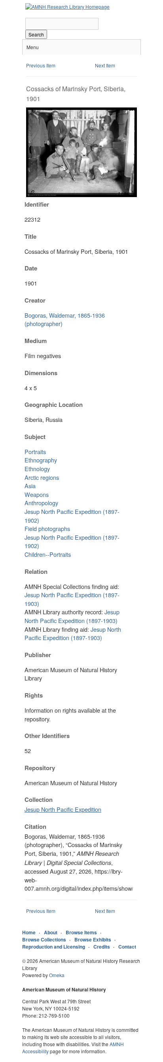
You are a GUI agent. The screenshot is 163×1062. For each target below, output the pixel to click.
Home (29, 932)
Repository (40, 767)
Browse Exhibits (92, 939)
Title (30, 236)
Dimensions (41, 372)
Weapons (37, 494)
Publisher (38, 654)
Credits (101, 946)
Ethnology (37, 468)
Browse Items (81, 932)
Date (31, 268)
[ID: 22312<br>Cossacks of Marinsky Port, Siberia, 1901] (81, 195)
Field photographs (47, 528)
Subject (35, 436)
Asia (30, 485)
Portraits (35, 451)
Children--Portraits (48, 554)
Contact (127, 946)
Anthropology (41, 502)
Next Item (105, 65)
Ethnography (41, 460)
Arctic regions (42, 477)
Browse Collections (44, 939)
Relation (36, 571)
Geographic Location (54, 404)
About (50, 932)
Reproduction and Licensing (53, 946)
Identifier (37, 204)
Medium (36, 340)
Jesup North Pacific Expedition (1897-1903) (72, 616)
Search (36, 34)
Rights (34, 695)
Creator (35, 300)
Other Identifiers (47, 735)
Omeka (56, 975)
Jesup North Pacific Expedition (63, 809)
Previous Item (40, 65)
